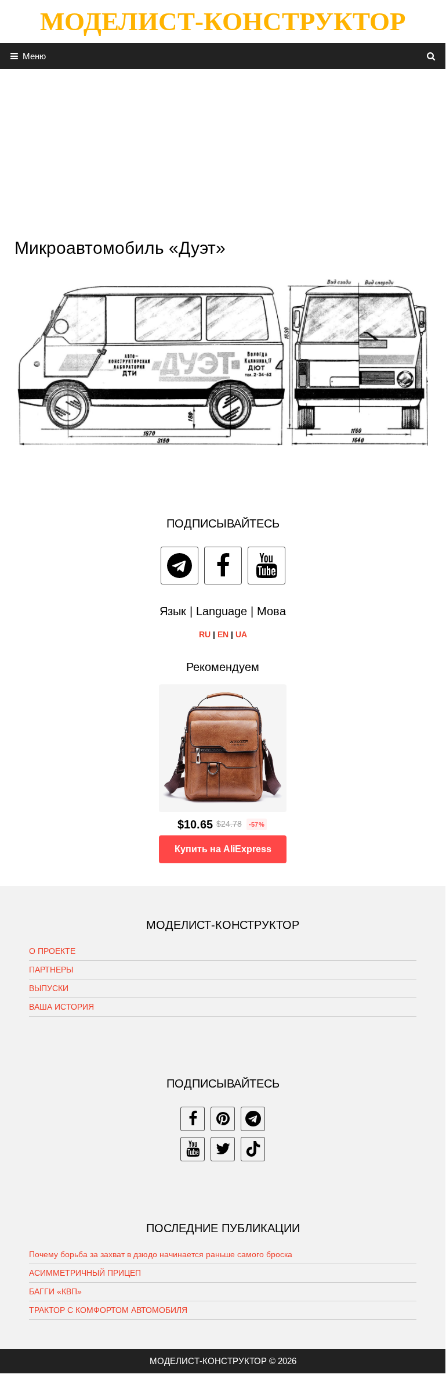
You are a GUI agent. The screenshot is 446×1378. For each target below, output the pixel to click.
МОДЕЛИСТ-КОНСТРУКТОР (222, 21)
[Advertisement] (222, 150)
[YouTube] (266, 565)
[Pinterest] (223, 1119)
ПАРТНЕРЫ (51, 969)
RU (205, 634)
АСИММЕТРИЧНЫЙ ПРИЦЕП (85, 1272)
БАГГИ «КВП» (55, 1291)
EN (223, 634)
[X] (223, 1149)
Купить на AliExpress (223, 849)
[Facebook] (223, 565)
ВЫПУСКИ (48, 988)
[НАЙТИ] (431, 56)
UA (241, 634)
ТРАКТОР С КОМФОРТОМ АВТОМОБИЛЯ (108, 1310)
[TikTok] (253, 1149)
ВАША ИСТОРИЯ (61, 1006)
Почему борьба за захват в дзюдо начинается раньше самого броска (160, 1254)
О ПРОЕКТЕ (52, 951)
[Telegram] (179, 565)
